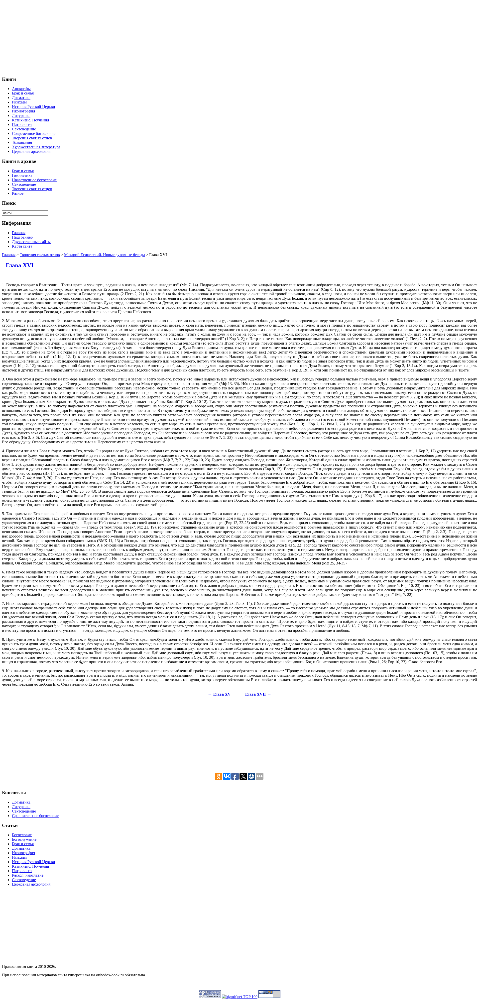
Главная (8, 255)
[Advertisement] (151, 37)
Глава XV (219, 694)
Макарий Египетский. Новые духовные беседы (104, 255)
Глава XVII (258, 694)
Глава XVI (19, 265)
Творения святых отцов (40, 255)
